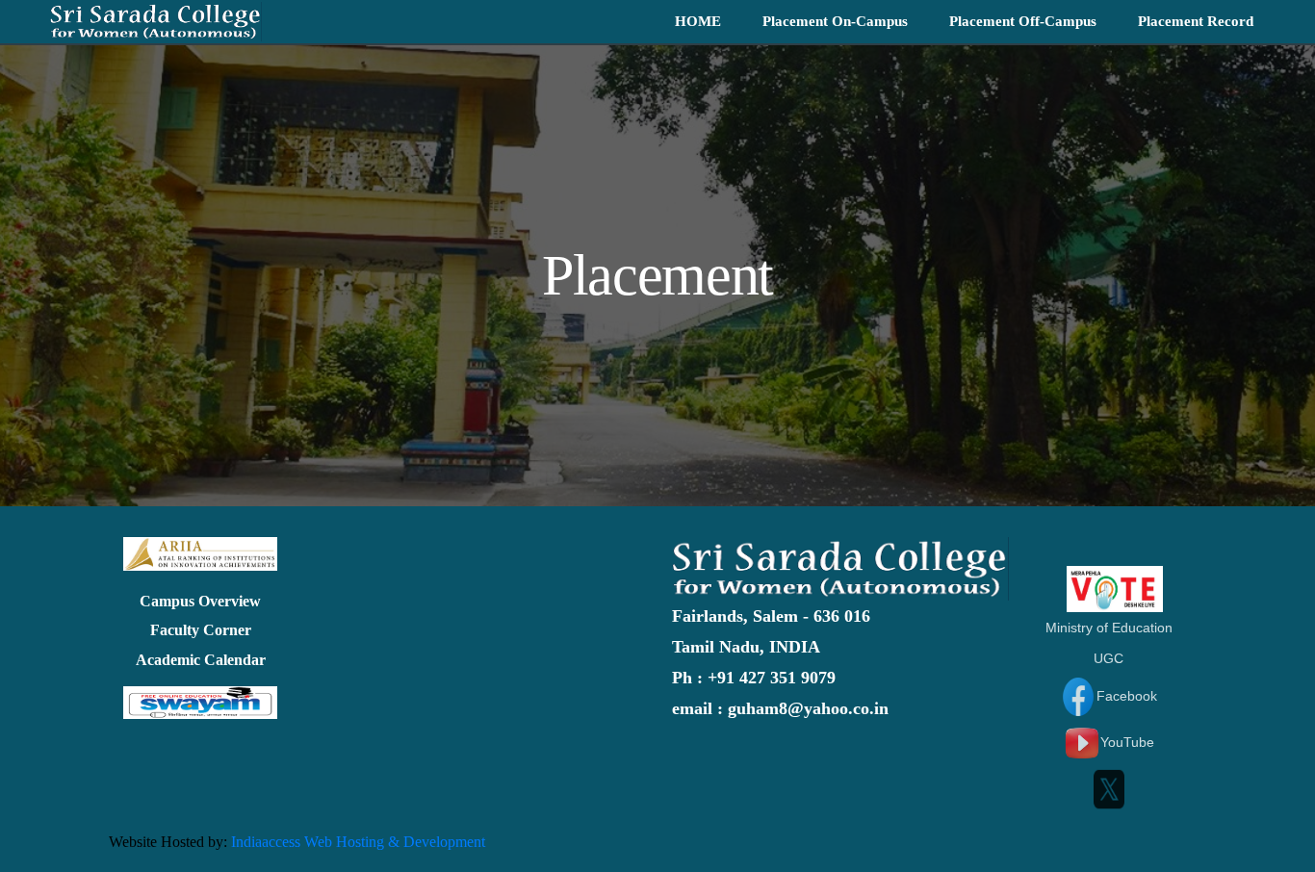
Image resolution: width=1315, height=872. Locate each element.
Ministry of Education (1109, 627)
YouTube (1127, 742)
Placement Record (1195, 21)
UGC (1108, 658)
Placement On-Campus (835, 21)
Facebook (1126, 696)
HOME (698, 21)
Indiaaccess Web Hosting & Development (358, 842)
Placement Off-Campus (1022, 21)
